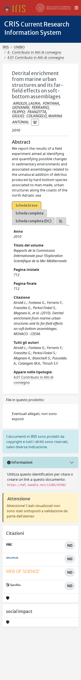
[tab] (61, 221)
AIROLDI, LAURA (26, 103)
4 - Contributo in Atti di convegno (34, 52)
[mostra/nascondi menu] (76, 8)
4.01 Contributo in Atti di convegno (35, 57)
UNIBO (19, 47)
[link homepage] (16, 8)
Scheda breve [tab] (27, 205)
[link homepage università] (53, 8)
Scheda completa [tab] (29, 213)
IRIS (6, 47)
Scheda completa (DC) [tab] (33, 221)
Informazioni (21, 462)
